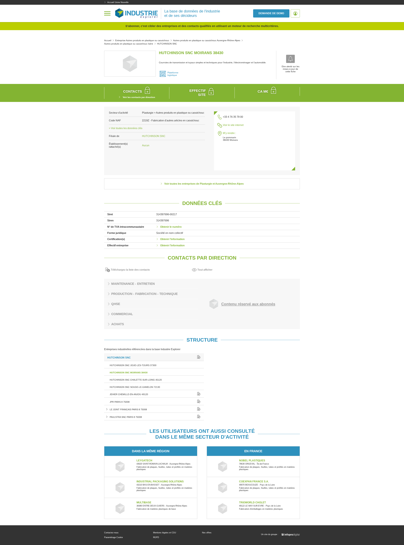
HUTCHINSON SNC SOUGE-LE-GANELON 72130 (135, 387)
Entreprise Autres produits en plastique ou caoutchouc (142, 40)
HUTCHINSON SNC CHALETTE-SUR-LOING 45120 (136, 380)
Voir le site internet (233, 125)
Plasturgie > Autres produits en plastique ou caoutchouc (173, 112)
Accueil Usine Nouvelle (117, 2)
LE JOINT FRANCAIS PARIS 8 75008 (128, 409)
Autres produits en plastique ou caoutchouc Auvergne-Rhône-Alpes (206, 40)
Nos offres (206, 533)
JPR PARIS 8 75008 (120, 402)
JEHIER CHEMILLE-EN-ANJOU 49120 (129, 394)
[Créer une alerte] (290, 59)
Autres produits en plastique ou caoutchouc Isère (128, 43)
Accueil (107, 40)
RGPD (156, 537)
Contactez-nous (111, 533)
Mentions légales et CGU (164, 533)
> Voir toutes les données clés (125, 128)
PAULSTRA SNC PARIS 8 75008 (126, 417)
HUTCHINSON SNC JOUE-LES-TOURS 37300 (133, 365)
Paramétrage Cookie (113, 537)
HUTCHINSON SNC (153, 136)
